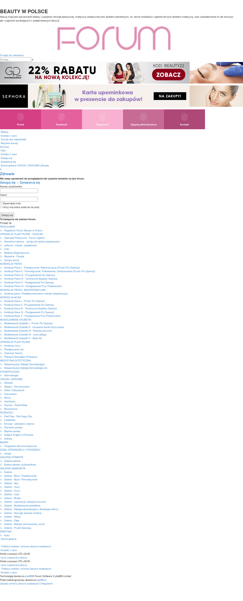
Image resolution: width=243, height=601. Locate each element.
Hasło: (3, 194)
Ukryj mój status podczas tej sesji (20, 207)
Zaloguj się (8, 182)
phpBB (28, 576)
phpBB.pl (41, 580)
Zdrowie (7, 173)
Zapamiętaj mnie (11, 203)
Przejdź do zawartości (12, 55)
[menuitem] (8, 135)
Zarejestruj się (30, 182)
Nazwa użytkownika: (11, 186)
